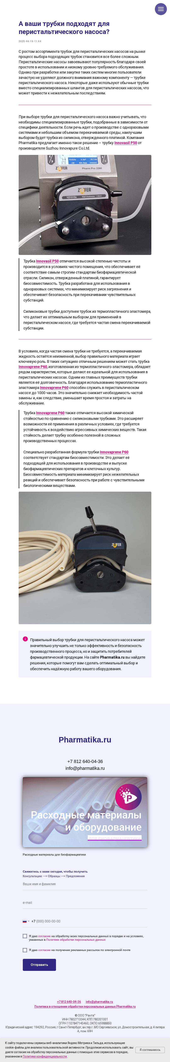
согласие (44, 936)
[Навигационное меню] (161, 9)
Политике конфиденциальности (45, 1056)
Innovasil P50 (125, 143)
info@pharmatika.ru (99, 1001)
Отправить (39, 965)
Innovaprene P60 (33, 366)
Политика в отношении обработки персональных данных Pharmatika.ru (85, 1006)
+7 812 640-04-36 (69, 1001)
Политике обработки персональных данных (76, 939)
